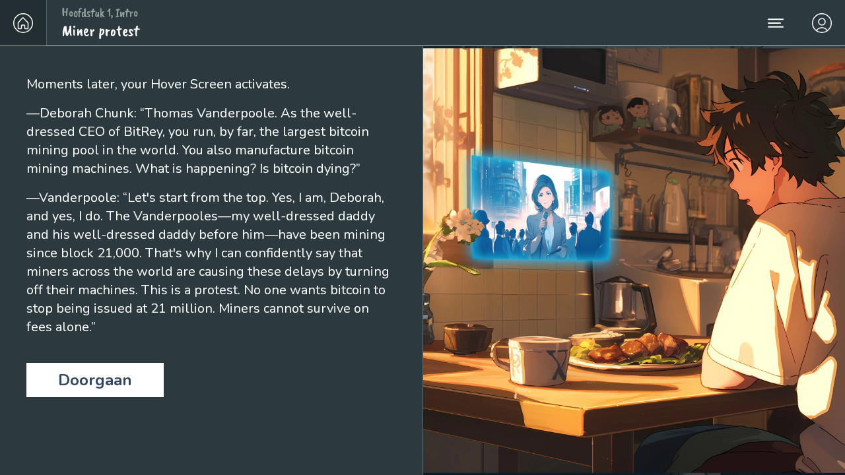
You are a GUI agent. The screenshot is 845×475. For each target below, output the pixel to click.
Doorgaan (95, 380)
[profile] (822, 23)
